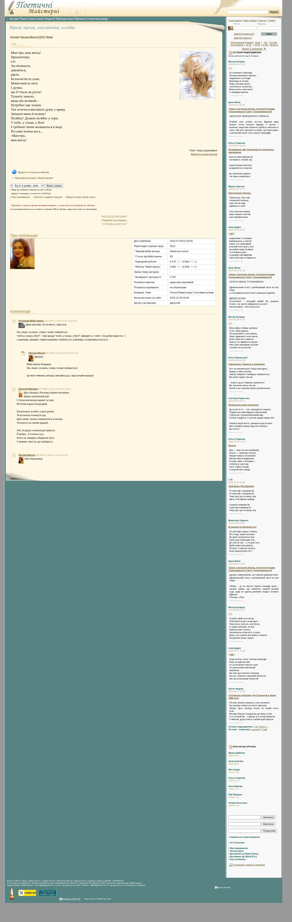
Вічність (274, 45)
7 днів (264, 729)
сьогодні (255, 729)
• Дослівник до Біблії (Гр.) (242, 856)
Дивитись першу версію (204, 154)
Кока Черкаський (237, 357)
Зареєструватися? (244, 34)
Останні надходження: (240, 726)
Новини (248, 42)
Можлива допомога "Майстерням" (34, 178)
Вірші (49, 37)
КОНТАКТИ (118, 881)
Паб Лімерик (235, 794)
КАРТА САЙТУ (13, 881)
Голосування (234, 20)
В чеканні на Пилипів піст (242, 527)
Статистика (93, 18)
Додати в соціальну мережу (33, 172)
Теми (246, 20)
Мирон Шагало (236, 186)
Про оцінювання (21, 197)
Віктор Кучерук (236, 61)
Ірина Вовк (234, 102)
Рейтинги (80, 18)
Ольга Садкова (236, 143)
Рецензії (49, 18)
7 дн (256, 726)
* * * (230, 68)
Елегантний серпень (239, 193)
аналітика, (49, 27)
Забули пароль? (243, 38)
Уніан (257, 42)
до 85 (265, 45)
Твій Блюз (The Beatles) (241, 486)
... (268, 726)
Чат (265, 42)
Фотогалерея (237, 42)
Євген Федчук (236, 689)
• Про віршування (238, 848)
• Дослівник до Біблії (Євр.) (243, 854)
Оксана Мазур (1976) (32, 37)
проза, (30, 27)
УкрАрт (272, 20)
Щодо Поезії (49, 881)
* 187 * (231, 233)
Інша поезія (36, 18)
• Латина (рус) (236, 851)
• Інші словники (237, 859)
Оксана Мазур (36, 353)
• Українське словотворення (244, 837)
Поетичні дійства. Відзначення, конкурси (76, 881)
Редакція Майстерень (31, 320)
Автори (14, 18)
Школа (253, 20)
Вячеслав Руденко (238, 520)
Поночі (232, 445)
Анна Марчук (235, 786)
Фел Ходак (234, 769)
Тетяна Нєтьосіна (237, 803)
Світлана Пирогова (238, 398)
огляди (68, 27)
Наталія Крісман (28, 389)
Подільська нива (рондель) (243, 405)
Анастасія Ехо (236, 761)
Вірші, (16, 27)
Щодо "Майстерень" (32, 881)
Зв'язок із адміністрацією (48, 197)
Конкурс (262, 20)
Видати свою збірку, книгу (81, 197)
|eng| (104, 18)
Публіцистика (64, 18)
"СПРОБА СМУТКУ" (114, 224)
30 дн (262, 726)
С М (230, 479)
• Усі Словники (236, 842)
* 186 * (231, 654)
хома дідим (234, 227)
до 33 (249, 45)
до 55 (257, 45)
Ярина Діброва (236, 753)
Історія (273, 42)
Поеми (24, 18)
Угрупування (236, 45)
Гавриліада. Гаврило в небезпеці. (246, 364)
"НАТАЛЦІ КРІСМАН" (114, 216)
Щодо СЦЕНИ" (104, 881)
